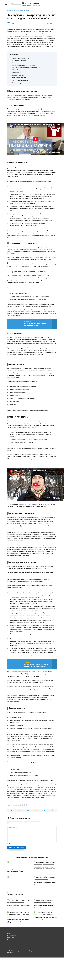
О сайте (9, 933)
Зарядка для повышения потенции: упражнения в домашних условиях (44, 868)
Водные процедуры (18, 75)
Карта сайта (10, 937)
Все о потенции (31, 3)
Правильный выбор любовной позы (25, 65)
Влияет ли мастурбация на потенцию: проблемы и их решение (45, 883)
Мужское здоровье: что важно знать (21, 10)
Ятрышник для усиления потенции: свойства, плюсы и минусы (18, 893)
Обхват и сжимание (20, 60)
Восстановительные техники (20, 58)
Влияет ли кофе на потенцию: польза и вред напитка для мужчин (18, 906)
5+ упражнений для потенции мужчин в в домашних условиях (45, 918)
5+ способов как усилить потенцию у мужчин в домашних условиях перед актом (18, 920)
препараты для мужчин (26, 585)
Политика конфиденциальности (15, 940)
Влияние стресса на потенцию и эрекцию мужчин (43, 906)
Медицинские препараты (19, 77)
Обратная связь (11, 935)
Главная (9, 10)
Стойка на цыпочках (20, 70)
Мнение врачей (16, 72)
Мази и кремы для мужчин (20, 80)
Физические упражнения (21, 63)
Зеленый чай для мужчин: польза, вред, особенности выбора (17, 870)
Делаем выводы (17, 83)
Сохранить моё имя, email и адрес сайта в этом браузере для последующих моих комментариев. (32, 843)
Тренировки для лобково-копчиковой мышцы (27, 67)
